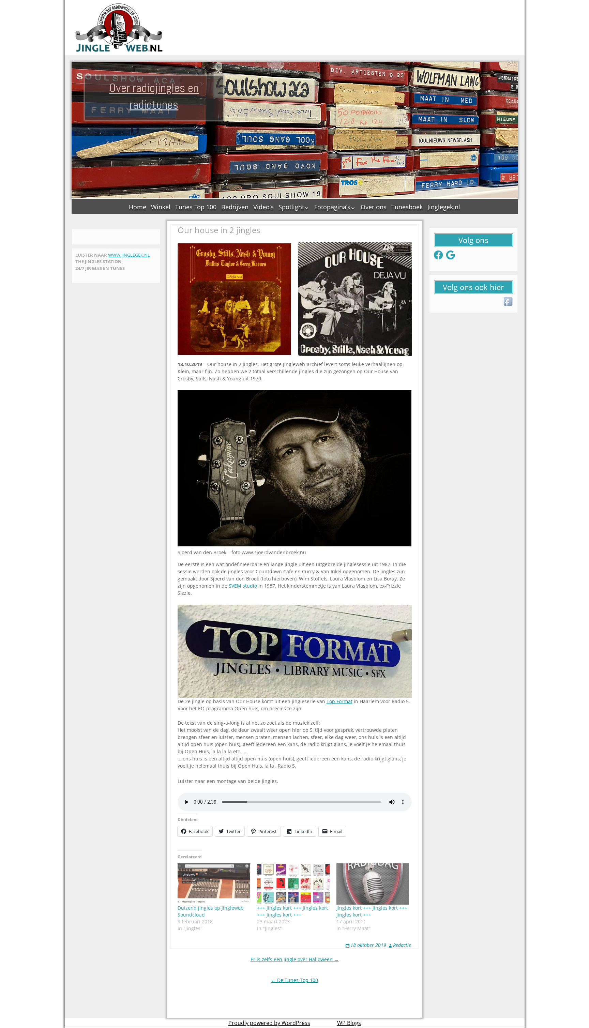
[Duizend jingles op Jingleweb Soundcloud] (214, 884)
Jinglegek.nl (443, 207)
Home (137, 207)
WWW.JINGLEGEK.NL (129, 255)
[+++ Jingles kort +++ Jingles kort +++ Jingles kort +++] (293, 884)
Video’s (263, 207)
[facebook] (508, 302)
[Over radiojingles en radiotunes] (119, 28)
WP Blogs (349, 1023)
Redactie (402, 945)
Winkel (160, 207)
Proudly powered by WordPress (269, 1023)
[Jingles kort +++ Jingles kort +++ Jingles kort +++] (372, 884)
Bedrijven (234, 207)
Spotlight (291, 207)
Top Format (339, 701)
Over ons (374, 207)
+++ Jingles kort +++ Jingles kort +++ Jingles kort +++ (292, 911)
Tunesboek (407, 207)
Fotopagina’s (332, 207)
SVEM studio (243, 586)
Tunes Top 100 (195, 207)
